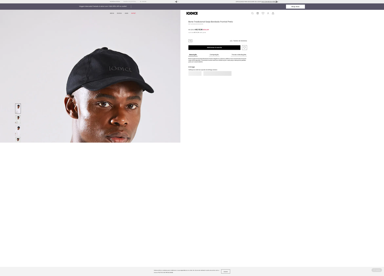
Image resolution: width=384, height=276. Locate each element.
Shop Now (295, 7)
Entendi (226, 271)
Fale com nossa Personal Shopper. (239, 1)
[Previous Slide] (176, 1)
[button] (190, 41)
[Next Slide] (276, 1)
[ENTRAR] (268, 13)
